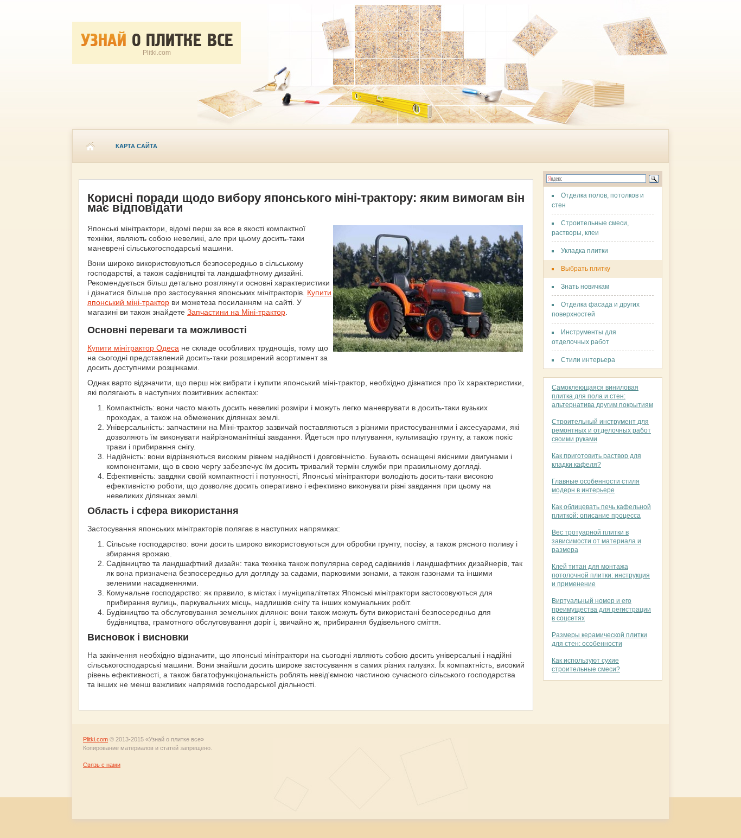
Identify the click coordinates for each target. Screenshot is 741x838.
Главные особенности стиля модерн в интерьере (596, 486)
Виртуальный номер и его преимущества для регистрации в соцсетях (601, 609)
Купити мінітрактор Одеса (133, 348)
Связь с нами (101, 764)
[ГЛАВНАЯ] (90, 146)
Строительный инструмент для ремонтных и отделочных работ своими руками (601, 430)
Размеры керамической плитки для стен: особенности (599, 639)
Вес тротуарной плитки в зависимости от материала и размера (596, 541)
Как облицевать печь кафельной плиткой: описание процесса (601, 511)
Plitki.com (95, 739)
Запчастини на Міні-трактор (236, 312)
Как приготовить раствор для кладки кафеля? (596, 460)
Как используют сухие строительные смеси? (586, 665)
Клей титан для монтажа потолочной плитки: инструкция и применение (601, 575)
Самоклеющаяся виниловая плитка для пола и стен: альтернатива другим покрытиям (602, 396)
